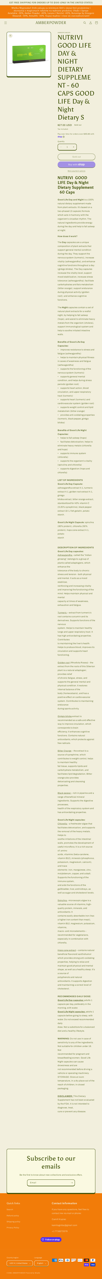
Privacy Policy (13, 1228)
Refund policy (13, 1216)
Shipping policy (13, 1222)
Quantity (61, 141)
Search (10, 1210)
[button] (5, 23)
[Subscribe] (72, 1182)
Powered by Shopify (33, 1273)
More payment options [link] (76, 171)
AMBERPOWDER (19, 1273)
